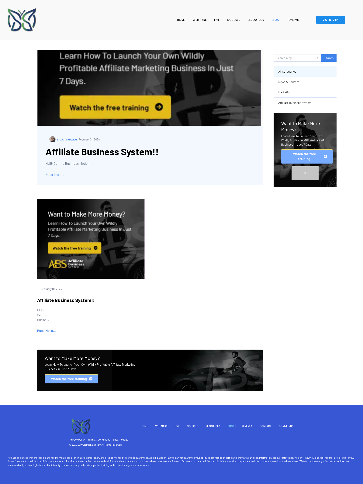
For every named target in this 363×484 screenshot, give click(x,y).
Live (217, 20)
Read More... (55, 174)
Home (181, 20)
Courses (233, 20)
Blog (275, 20)
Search (329, 58)
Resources (256, 20)
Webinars (200, 20)
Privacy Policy (77, 439)
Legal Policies (120, 439)
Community (286, 426)
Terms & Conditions (99, 439)
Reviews (293, 20)
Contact (265, 426)
